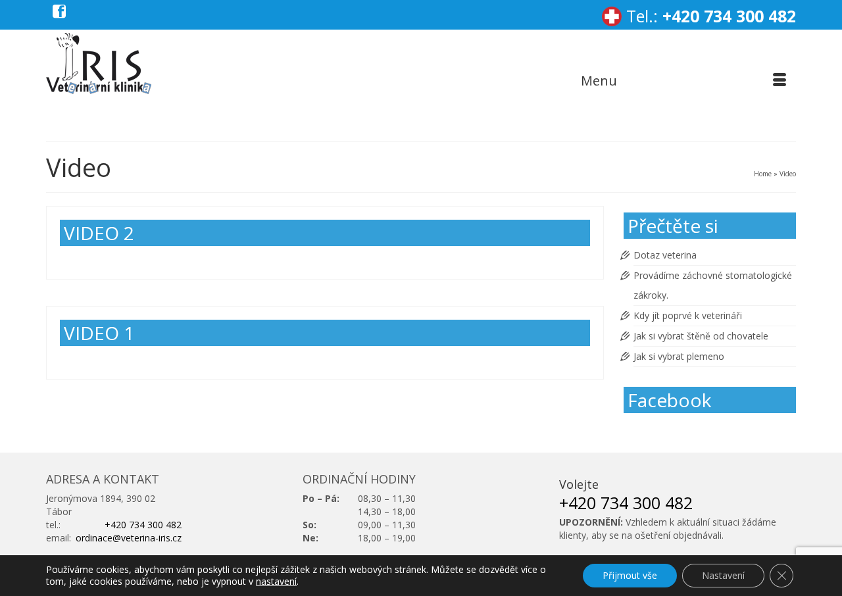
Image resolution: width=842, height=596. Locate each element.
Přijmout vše (630, 575)
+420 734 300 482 (729, 16)
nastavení (276, 581)
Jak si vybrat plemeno (678, 356)
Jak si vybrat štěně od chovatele (700, 336)
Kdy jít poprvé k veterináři (687, 315)
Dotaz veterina (665, 255)
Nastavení (723, 575)
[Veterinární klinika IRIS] (100, 63)
